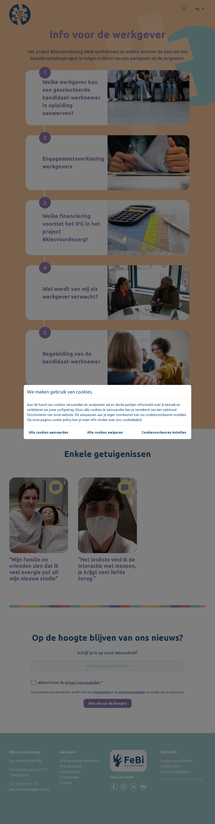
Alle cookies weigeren (105, 432)
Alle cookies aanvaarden (48, 432)
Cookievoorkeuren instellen (164, 432)
